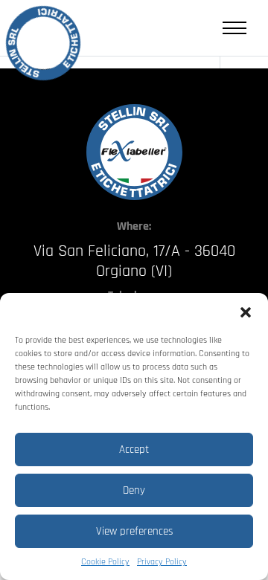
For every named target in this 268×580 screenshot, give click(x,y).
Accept (134, 449)
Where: (134, 226)
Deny (134, 490)
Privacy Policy (162, 561)
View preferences (134, 531)
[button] (245, 311)
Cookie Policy (105, 561)
